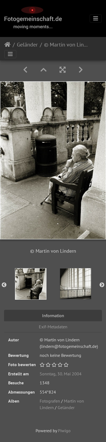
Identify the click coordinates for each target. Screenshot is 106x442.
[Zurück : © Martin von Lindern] (25, 69)
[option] (30, 284)
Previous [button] (4, 285)
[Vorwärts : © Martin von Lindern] (80, 69)
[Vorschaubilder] (43, 69)
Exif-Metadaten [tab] (53, 326)
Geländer (27, 44)
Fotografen (50, 401)
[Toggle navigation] (96, 18)
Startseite (7, 45)
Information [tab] (53, 315)
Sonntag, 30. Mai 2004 (61, 373)
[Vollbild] (62, 69)
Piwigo (64, 430)
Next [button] (102, 285)
